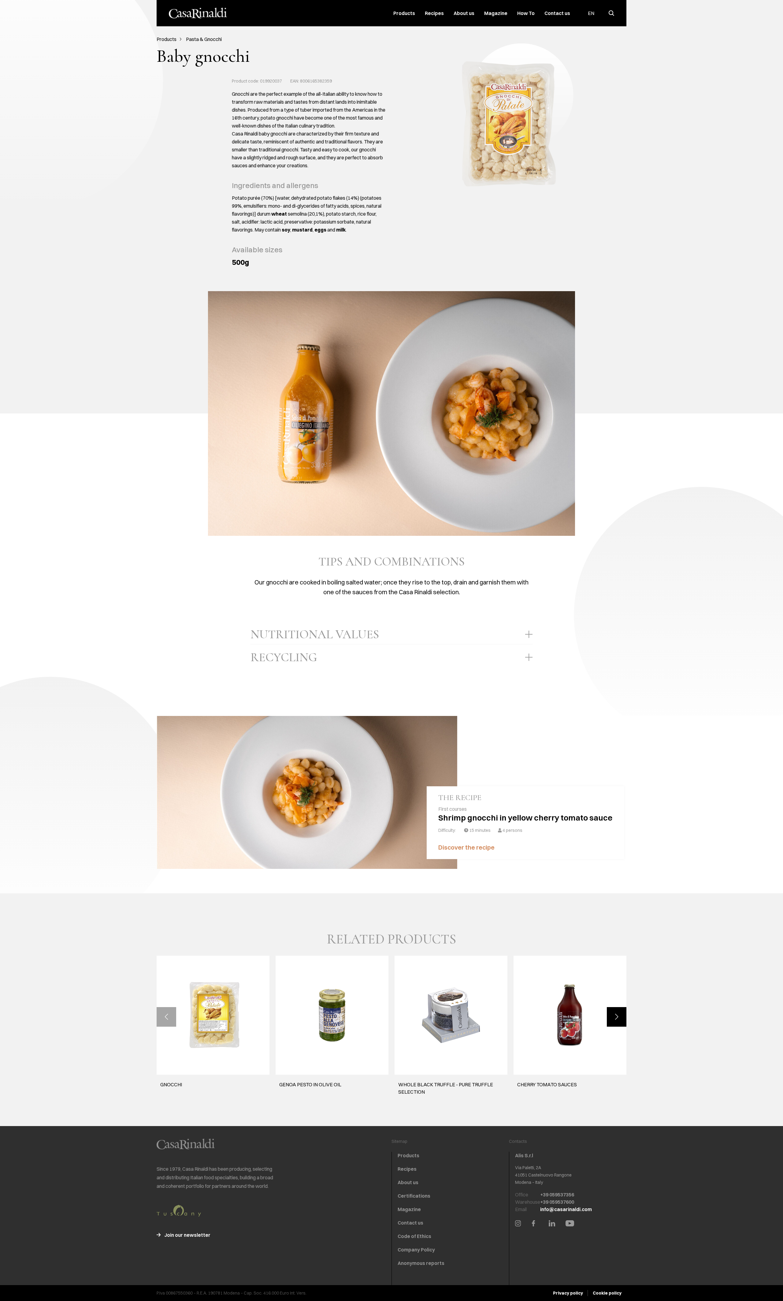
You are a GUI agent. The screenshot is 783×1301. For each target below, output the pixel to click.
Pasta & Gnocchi (204, 39)
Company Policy (416, 1250)
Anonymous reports (421, 1263)
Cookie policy (607, 1293)
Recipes (434, 13)
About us (464, 13)
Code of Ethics (414, 1236)
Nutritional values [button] (314, 634)
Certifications (414, 1196)
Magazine (495, 13)
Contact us (557, 13)
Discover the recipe (467, 847)
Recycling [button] (283, 657)
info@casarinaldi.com (566, 1209)
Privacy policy (568, 1293)
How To (526, 13)
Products (404, 13)
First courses (452, 809)
